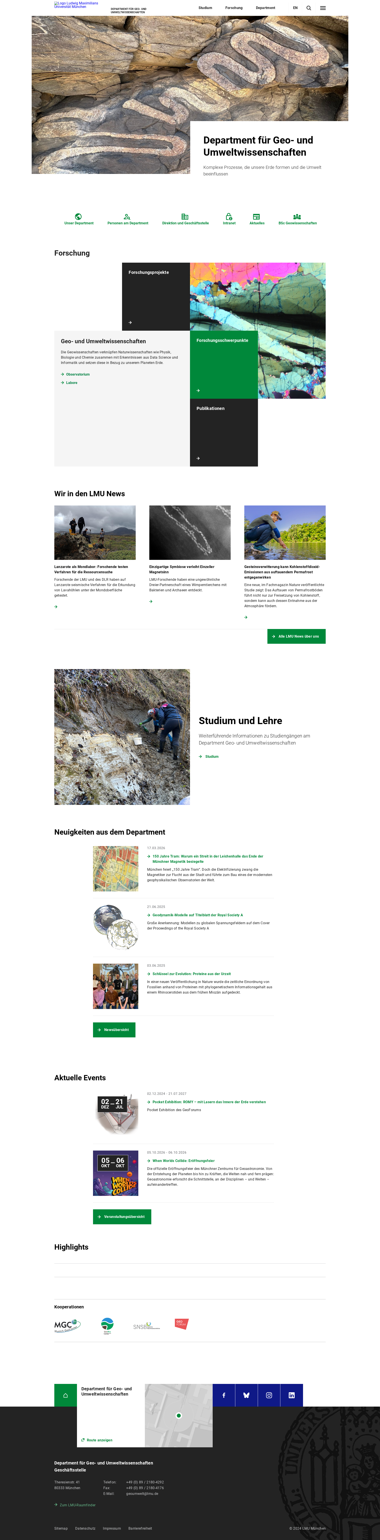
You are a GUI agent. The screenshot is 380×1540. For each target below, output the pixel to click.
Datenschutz (85, 1528)
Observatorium (78, 374)
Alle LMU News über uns (299, 636)
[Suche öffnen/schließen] (309, 8)
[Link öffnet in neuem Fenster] (145, 1415)
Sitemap (61, 1528)
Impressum (112, 1528)
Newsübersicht (116, 1030)
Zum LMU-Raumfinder (77, 1505)
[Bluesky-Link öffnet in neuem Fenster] (246, 1395)
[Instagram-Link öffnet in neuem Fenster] (269, 1395)
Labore (71, 383)
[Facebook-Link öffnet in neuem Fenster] (224, 1395)
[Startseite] (65, 1395)
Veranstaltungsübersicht (124, 1217)
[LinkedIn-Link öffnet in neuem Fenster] (291, 1395)
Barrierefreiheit (140, 1528)
